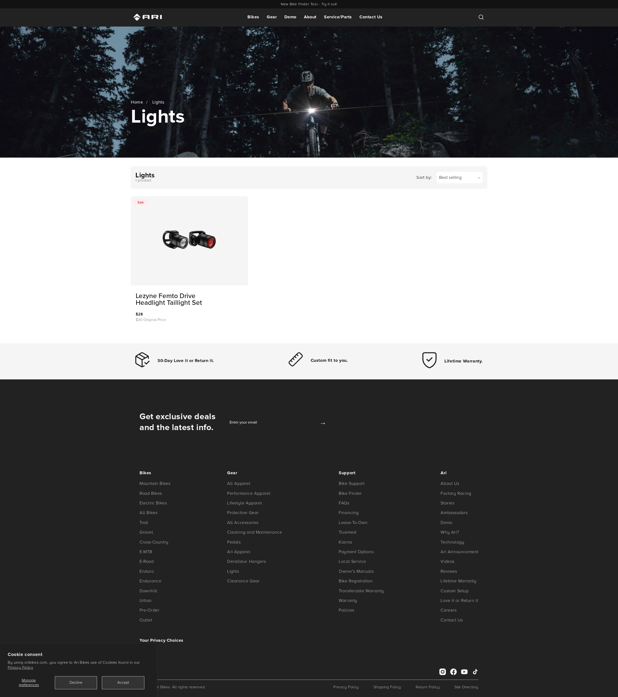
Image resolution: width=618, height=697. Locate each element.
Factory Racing (456, 493)
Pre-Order (149, 610)
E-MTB (146, 551)
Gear (272, 17)
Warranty (348, 600)
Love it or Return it (459, 600)
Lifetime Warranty (458, 581)
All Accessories (243, 522)
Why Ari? (450, 532)
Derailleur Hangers (246, 561)
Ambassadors (454, 512)
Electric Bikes (153, 503)
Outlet (146, 620)
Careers (448, 610)
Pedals (234, 542)
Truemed (347, 532)
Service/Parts (338, 17)
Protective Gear (243, 512)
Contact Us (371, 17)
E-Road (147, 561)
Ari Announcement (459, 551)
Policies (346, 610)
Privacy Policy (20, 667)
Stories (447, 503)
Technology (452, 542)
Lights (158, 102)
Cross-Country (154, 542)
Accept (123, 682)
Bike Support (352, 483)
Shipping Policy (387, 687)
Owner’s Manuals (356, 571)
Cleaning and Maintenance (254, 532)
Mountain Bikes (155, 483)
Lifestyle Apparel (244, 503)
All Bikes (148, 512)
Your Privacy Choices (161, 640)
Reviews (449, 571)
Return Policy (428, 687)
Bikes (253, 17)
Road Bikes (151, 493)
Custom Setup (455, 590)
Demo (290, 17)
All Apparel (239, 483)
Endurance (150, 581)
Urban (146, 600)
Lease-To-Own (353, 522)
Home (137, 102)
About (310, 17)
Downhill (148, 590)
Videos (448, 561)
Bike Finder (350, 493)
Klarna (345, 542)
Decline (76, 682)
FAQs (344, 503)
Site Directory (466, 687)
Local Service (352, 561)
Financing (348, 512)
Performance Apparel (248, 493)
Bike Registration (356, 581)
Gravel (146, 532)
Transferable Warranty (361, 590)
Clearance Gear (243, 581)
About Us (450, 483)
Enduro (147, 571)
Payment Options (356, 551)
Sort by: (424, 177)
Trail (144, 522)
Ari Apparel (239, 551)
